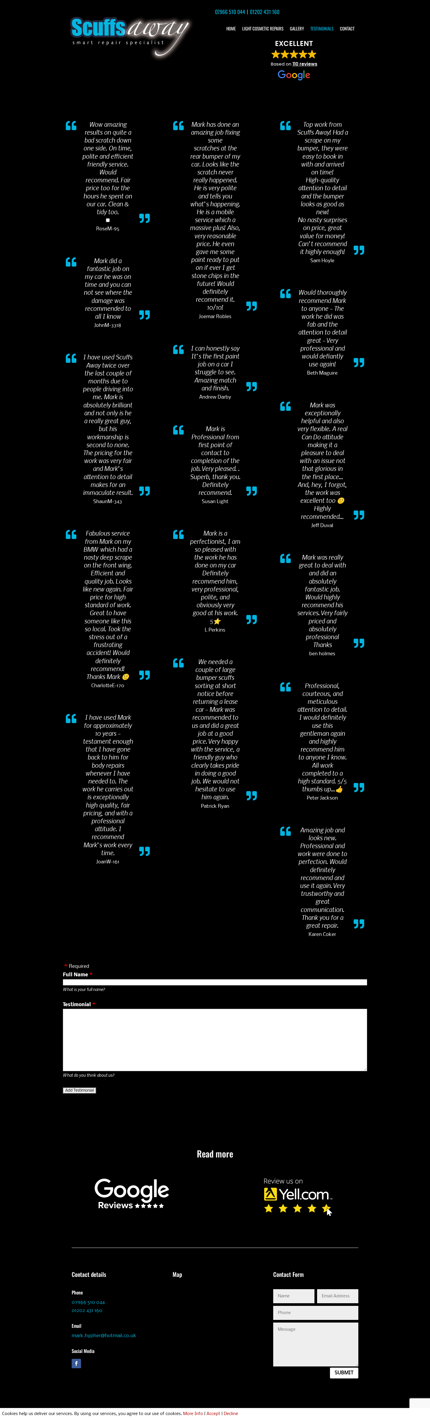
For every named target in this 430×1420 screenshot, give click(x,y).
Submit (344, 1373)
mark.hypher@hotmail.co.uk (104, 1336)
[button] (294, 60)
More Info (193, 1414)
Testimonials (321, 29)
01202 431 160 (264, 12)
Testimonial (77, 1005)
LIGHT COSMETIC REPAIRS (262, 29)
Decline (231, 1414)
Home (231, 29)
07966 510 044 (230, 12)
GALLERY (297, 29)
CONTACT (347, 29)
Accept (213, 1414)
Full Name (75, 975)
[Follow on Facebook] (76, 1363)
